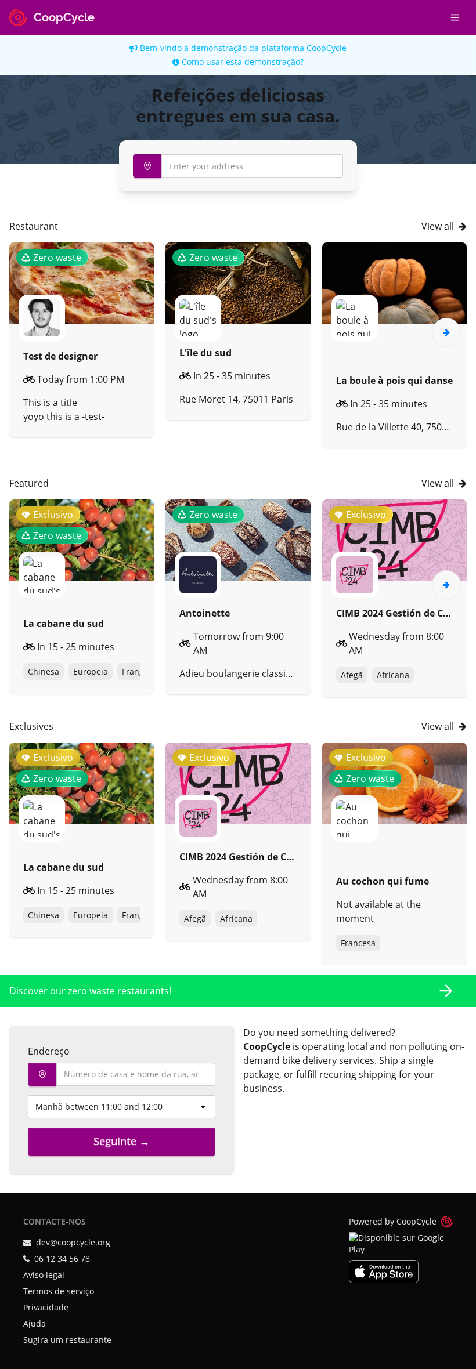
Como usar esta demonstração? (241, 61)
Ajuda (34, 1323)
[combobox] (238, 166)
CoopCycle (326, 47)
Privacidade (45, 1307)
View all (437, 226)
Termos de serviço (58, 1290)
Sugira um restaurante (67, 1339)
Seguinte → (121, 1141)
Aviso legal (43, 1274)
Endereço (49, 1051)
